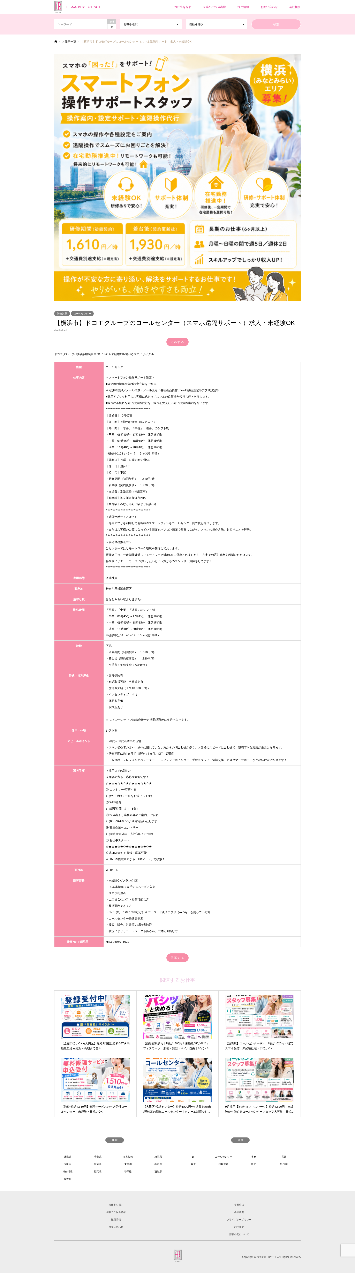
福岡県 (97, 1171)
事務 (253, 1156)
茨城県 (158, 1171)
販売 (253, 1164)
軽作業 (284, 1164)
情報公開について (239, 1234)
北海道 (67, 1156)
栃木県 (158, 1164)
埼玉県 (158, 1156)
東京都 (128, 1164)
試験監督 (223, 1164)
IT (193, 1156)
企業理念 (239, 1204)
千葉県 (97, 1156)
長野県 (67, 1179)
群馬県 (128, 1171)
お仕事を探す (182, 7)
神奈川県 (62, 313)
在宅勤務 (128, 1156)
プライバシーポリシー (239, 1219)
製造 (193, 1164)
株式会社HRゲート (267, 1257)
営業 (283, 1156)
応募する (177, 342)
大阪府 (67, 1164)
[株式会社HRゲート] (178, 1259)
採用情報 (243, 7)
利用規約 (239, 1227)
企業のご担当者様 (214, 7)
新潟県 (97, 1164)
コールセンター (82, 313)
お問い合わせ (269, 7)
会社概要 (295, 7)
